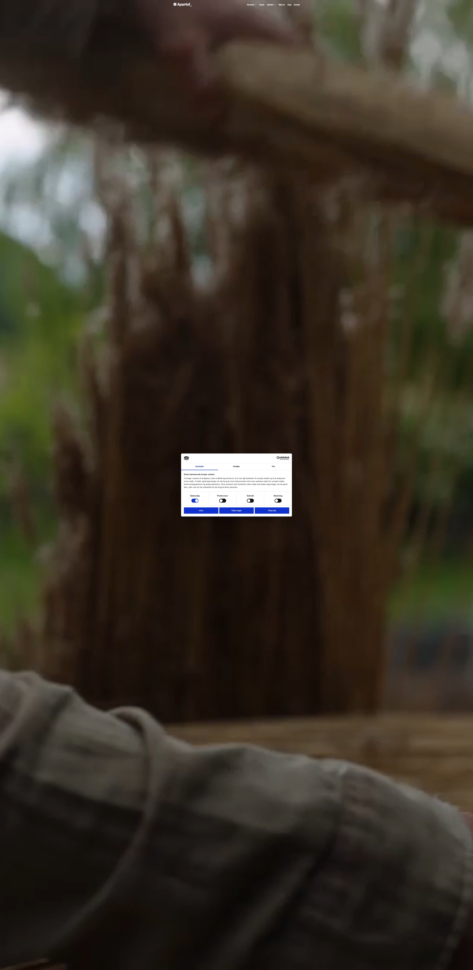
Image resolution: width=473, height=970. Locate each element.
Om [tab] (273, 466)
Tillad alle (272, 510)
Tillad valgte (236, 510)
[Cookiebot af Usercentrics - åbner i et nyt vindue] (278, 458)
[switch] (222, 501)
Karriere (270, 4)
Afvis (201, 510)
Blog (289, 4)
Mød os (282, 4)
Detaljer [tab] (236, 466)
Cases (261, 4)
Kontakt (297, 4)
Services (250, 4)
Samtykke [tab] (199, 466)
